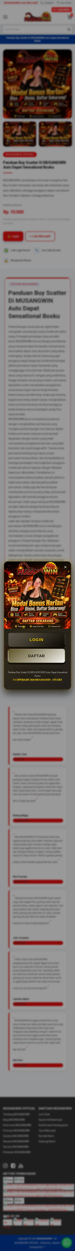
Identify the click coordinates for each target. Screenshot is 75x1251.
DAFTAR (36, 656)
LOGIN (36, 640)
